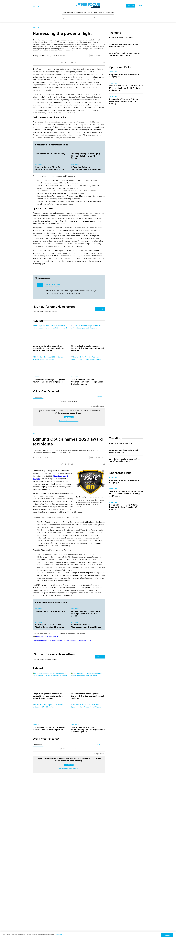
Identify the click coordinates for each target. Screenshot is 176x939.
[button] (34, 5)
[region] (69, 401)
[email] (75, 62)
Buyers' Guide (113, 18)
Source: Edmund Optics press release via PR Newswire (54, 643)
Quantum (84, 18)
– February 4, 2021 (83, 643)
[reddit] (72, 62)
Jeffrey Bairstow (39, 56)
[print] (104, 62)
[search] (37, 5)
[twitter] (69, 62)
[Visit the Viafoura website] (100, 406)
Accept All (167, 935)
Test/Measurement (98, 18)
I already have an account (68, 421)
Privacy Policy (60, 934)
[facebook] (62, 62)
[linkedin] (65, 62)
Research (36, 27)
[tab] (38, 397)
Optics (75, 18)
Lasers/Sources (64, 18)
